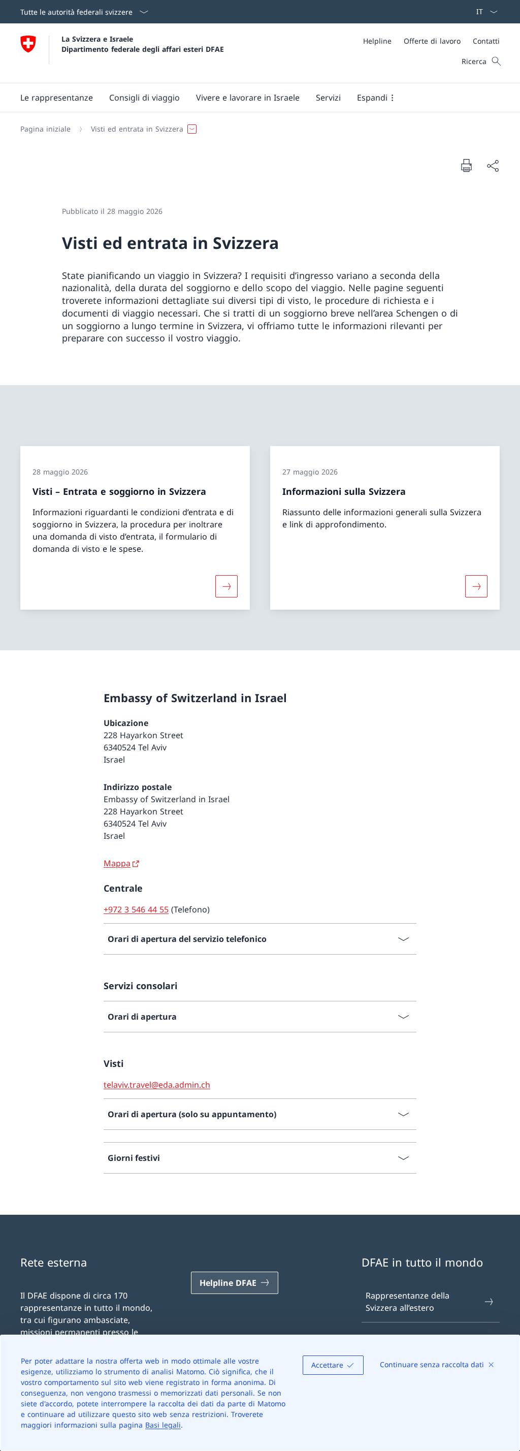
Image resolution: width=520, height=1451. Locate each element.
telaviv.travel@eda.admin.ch (157, 1084)
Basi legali (163, 1425)
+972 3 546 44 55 (136, 909)
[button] (56, 97)
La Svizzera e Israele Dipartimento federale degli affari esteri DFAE (142, 43)
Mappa (117, 863)
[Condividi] (492, 165)
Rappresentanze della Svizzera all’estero (407, 1301)
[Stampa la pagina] (466, 165)
